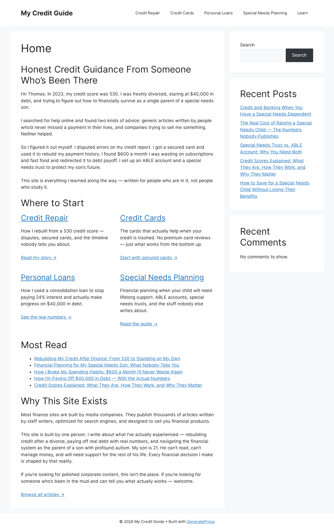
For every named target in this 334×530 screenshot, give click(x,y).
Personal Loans (218, 12)
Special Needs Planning (265, 12)
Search (247, 44)
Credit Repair (147, 12)
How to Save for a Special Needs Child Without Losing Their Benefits (274, 189)
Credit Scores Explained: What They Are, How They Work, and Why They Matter (118, 385)
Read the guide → (139, 323)
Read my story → (39, 257)
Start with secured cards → (148, 257)
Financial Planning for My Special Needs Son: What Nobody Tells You (106, 365)
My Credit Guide (47, 13)
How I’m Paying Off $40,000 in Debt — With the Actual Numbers (102, 378)
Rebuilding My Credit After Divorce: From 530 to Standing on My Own (107, 358)
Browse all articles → (43, 494)
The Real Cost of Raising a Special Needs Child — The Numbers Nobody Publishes (276, 129)
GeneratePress (201, 521)
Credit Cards (182, 12)
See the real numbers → (46, 317)
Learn (302, 12)
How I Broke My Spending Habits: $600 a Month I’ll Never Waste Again (108, 371)
